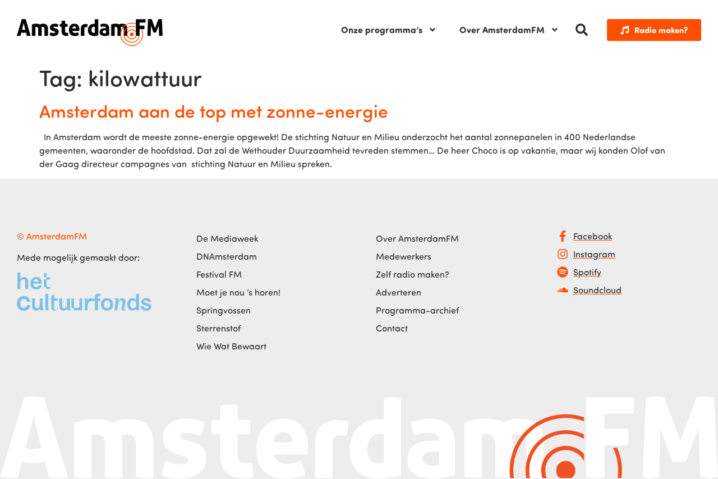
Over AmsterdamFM (502, 29)
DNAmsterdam (226, 256)
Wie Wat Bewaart (231, 346)
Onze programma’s (381, 29)
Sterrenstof (218, 328)
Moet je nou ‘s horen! (238, 292)
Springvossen (223, 310)
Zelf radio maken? (412, 274)
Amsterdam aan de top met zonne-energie (213, 110)
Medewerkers (403, 256)
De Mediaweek (227, 238)
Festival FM (219, 274)
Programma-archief (417, 310)
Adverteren (398, 292)
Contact (392, 328)
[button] (581, 30)
